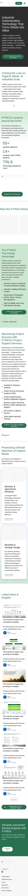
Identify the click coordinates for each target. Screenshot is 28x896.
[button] (24, 3)
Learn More (9, 518)
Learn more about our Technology (14, 312)
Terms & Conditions (7, 890)
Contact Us (7, 849)
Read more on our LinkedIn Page (15, 807)
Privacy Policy (5, 887)
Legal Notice (5, 885)
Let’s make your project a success (13, 56)
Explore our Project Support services (14, 425)
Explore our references (12, 194)
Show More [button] (14, 799)
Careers (4, 882)
